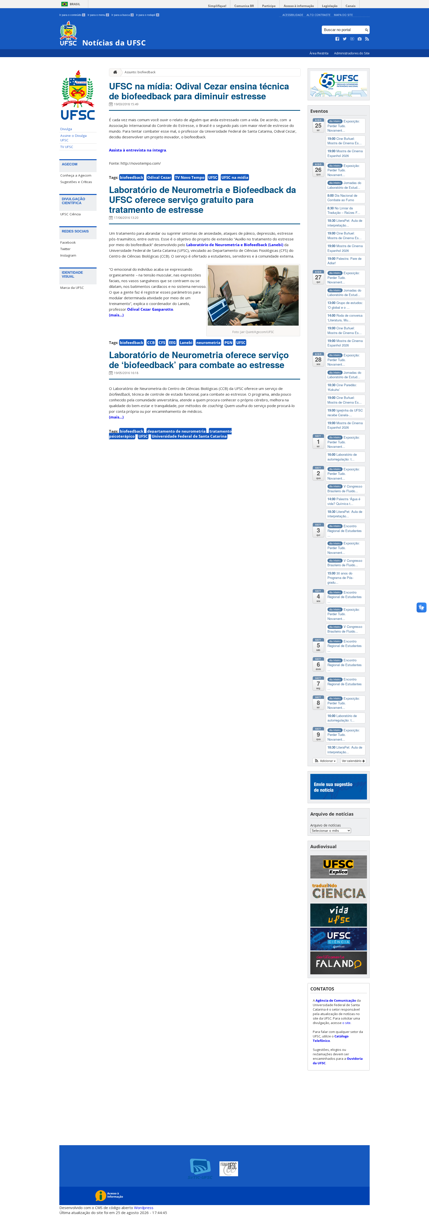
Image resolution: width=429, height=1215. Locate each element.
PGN (228, 342)
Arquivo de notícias (325, 825)
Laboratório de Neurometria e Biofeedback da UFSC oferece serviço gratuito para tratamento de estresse (202, 199)
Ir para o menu (98, 14)
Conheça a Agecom (75, 175)
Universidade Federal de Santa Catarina (189, 436)
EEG (172, 342)
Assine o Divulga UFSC (73, 137)
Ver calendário (352, 761)
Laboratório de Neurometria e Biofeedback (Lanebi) (234, 244)
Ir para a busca (122, 14)
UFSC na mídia (234, 177)
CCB (151, 342)
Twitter (65, 249)
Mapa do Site (343, 15)
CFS (162, 342)
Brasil (75, 4)
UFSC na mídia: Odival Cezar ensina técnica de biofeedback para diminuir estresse (199, 91)
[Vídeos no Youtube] (352, 39)
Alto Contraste (318, 15)
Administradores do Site (352, 53)
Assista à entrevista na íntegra (137, 150)
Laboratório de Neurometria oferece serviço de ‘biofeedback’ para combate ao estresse (199, 359)
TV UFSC (66, 147)
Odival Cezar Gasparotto (150, 309)
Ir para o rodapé (147, 14)
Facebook (68, 242)
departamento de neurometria (176, 431)
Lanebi (186, 342)
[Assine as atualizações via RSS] (367, 39)
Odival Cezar (159, 177)
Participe (269, 6)
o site (346, 1023)
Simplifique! (217, 6)
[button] (325, 760)
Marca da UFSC (72, 287)
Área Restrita (319, 53)
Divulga (66, 129)
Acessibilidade (293, 15)
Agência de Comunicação (336, 1000)
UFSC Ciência (70, 214)
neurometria (208, 342)
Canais (351, 6)
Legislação (329, 6)
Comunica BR (244, 6)
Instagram (68, 255)
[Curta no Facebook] (337, 39)
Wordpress (143, 1207)
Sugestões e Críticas (76, 182)
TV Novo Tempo (189, 177)
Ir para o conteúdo (71, 14)
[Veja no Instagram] (360, 39)
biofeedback (131, 177)
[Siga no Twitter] (345, 39)
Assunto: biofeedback (140, 72)
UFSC (212, 177)
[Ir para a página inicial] (114, 72)
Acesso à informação (299, 6)
